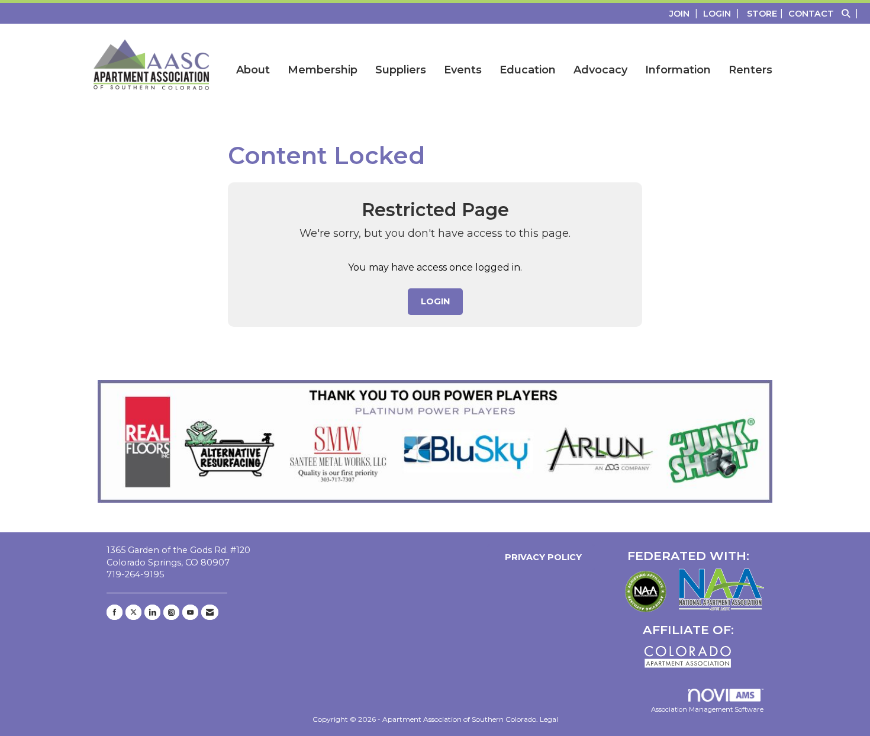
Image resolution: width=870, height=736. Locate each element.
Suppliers (400, 69)
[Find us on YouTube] (190, 612)
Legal (549, 719)
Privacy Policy (541, 557)
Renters (750, 69)
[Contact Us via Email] (209, 612)
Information (678, 69)
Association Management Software (707, 709)
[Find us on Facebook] (115, 612)
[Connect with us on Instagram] (171, 612)
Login (435, 301)
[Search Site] (851, 13)
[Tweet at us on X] (133, 612)
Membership (322, 69)
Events (463, 69)
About (253, 69)
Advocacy (600, 69)
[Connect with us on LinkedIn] (152, 612)
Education (528, 69)
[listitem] (685, 13)
